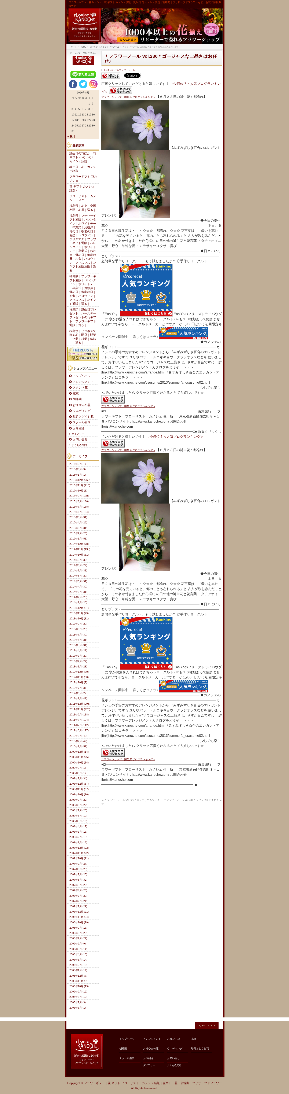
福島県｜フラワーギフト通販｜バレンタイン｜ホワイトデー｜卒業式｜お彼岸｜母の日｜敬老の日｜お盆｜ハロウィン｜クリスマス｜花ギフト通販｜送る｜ (82, 290)
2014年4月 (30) (78, 586)
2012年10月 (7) (78, 682)
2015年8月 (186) (79, 501)
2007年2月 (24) (78, 901)
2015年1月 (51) (78, 538)
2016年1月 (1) (77, 474)
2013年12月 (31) (79, 608)
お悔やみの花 (82, 405)
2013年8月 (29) (78, 629)
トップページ (82, 375)
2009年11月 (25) (79, 757)
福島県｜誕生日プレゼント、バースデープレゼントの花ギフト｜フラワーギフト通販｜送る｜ (82, 317)
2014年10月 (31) (79, 554)
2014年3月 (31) (78, 591)
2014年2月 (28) (78, 597)
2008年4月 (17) (78, 826)
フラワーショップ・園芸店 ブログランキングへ (128, 97)
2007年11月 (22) (79, 853)
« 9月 (71, 136)
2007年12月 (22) (79, 847)
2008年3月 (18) (78, 831)
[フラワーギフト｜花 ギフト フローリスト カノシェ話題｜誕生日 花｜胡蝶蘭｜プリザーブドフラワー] (144, 26)
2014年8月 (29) (78, 565)
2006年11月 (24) (79, 917)
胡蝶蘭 (77, 399)
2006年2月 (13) (78, 965)
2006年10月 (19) (79, 922)
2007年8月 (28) (78, 869)
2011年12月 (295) (79, 703)
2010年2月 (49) (78, 741)
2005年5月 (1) (77, 1007)
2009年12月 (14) (79, 751)
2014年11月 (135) (79, 549)
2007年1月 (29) (78, 906)
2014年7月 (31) (78, 570)
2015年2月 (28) (78, 533)
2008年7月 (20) (78, 810)
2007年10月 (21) (79, 858)
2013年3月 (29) (78, 655)
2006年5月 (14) (78, 949)
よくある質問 (79, 445)
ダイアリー (78, 433)
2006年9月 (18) (78, 927)
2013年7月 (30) (78, 634)
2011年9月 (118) (79, 714)
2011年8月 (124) (79, 719)
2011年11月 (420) (79, 709)
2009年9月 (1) (77, 767)
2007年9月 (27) (78, 863)
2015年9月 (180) (79, 495)
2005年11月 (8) (78, 981)
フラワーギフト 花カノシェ (83, 178)
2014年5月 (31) (78, 581)
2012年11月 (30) (79, 677)
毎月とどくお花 (83, 416)
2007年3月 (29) (78, 895)
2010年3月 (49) (78, 735)
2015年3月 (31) (78, 528)
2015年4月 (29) (78, 522)
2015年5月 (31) (78, 517)
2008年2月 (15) (78, 837)
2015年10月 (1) (78, 490)
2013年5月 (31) (78, 645)
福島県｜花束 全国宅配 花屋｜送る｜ (82, 207)
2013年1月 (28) (78, 666)
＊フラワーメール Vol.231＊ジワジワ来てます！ (193, 800)
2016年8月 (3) (77, 469)
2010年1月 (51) (78, 746)
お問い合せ (80, 439)
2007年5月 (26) (78, 885)
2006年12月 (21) (79, 911)
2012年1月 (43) (78, 698)
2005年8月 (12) (78, 996)
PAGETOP (208, 1025)
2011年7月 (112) (79, 725)
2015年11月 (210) (79, 485)
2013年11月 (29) (79, 613)
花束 (76, 393)
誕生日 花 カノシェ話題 (82, 169)
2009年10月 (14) (79, 762)
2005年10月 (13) (79, 986)
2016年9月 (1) (77, 464)
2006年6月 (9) (77, 943)
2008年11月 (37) (79, 789)
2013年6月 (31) (78, 639)
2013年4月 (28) (78, 650)
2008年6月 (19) (78, 815)
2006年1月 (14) (78, 970)
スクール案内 (82, 422)
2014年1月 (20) (78, 602)
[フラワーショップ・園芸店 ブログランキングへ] (110, 76)
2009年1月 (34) (78, 778)
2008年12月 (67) (79, 783)
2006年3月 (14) (78, 959)
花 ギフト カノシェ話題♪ (82, 188)
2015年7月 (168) (79, 506)
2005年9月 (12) (78, 991)
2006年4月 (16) (78, 954)
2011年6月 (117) (79, 730)
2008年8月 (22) (78, 805)
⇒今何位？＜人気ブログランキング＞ (175, 436)
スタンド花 (80, 387)
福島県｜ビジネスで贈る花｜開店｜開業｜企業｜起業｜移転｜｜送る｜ (82, 337)
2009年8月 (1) (77, 773)
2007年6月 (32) (78, 879)
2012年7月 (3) (77, 687)
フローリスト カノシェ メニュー (82, 198)
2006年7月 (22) (78, 938)
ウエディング (82, 410)
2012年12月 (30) (79, 671)
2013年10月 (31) (79, 618)
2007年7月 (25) (78, 874)
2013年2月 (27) (78, 661)
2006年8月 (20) (78, 933)
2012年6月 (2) (77, 693)
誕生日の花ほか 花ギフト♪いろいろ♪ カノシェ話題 (82, 157)
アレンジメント (83, 381)
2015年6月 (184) (79, 512)
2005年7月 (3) (77, 1002)
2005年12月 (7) (78, 975)
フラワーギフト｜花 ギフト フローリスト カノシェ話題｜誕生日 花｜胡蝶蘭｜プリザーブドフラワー (153, 1083)
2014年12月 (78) (79, 543)
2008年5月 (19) (78, 821)
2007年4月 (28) (78, 890)
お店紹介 (79, 428)
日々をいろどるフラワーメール (119, 70)
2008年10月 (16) (79, 794)
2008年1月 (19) (78, 842)
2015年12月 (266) (79, 480)
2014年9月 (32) (78, 560)
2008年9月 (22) (78, 799)
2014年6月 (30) (78, 575)
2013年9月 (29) (78, 623)
